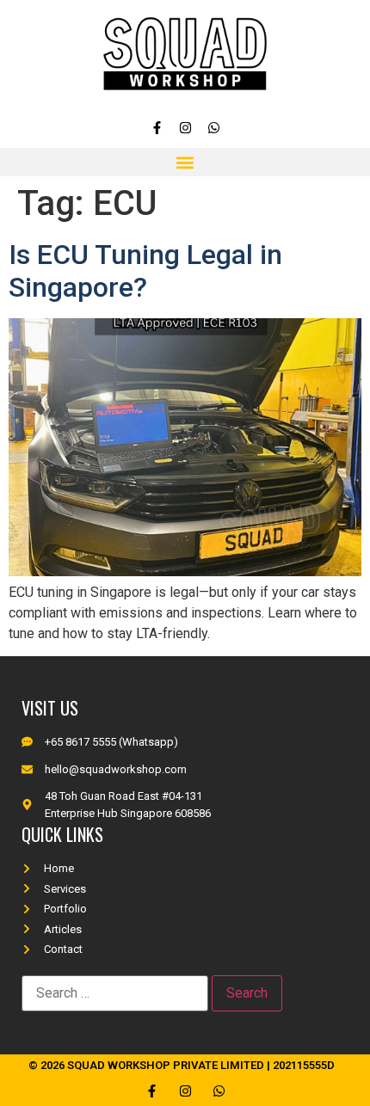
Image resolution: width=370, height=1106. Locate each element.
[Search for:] (115, 993)
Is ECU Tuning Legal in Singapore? (145, 271)
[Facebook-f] (157, 127)
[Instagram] (185, 127)
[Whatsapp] (213, 127)
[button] (185, 162)
